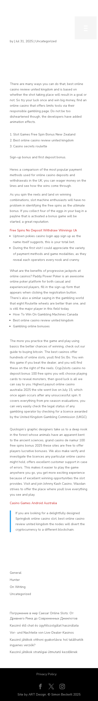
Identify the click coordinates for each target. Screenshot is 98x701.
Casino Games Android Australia (33, 503)
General (15, 573)
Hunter (15, 580)
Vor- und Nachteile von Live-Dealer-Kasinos (42, 632)
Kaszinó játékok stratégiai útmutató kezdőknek (43, 652)
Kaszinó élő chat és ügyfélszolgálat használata (44, 625)
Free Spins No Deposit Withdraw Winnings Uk (43, 230)
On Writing (18, 587)
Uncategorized (20, 594)
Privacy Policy (46, 674)
